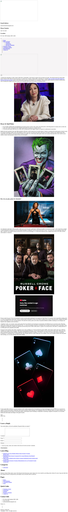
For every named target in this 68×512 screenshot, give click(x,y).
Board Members (6, 48)
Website (2, 443)
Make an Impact (6, 41)
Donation (8, 42)
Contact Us (5, 49)
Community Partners (7, 47)
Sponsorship (8, 43)
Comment (3, 435)
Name (2, 438)
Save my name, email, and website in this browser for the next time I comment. (18, 445)
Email (2, 440)
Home (4, 40)
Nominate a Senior (7, 46)
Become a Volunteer (10, 45)
